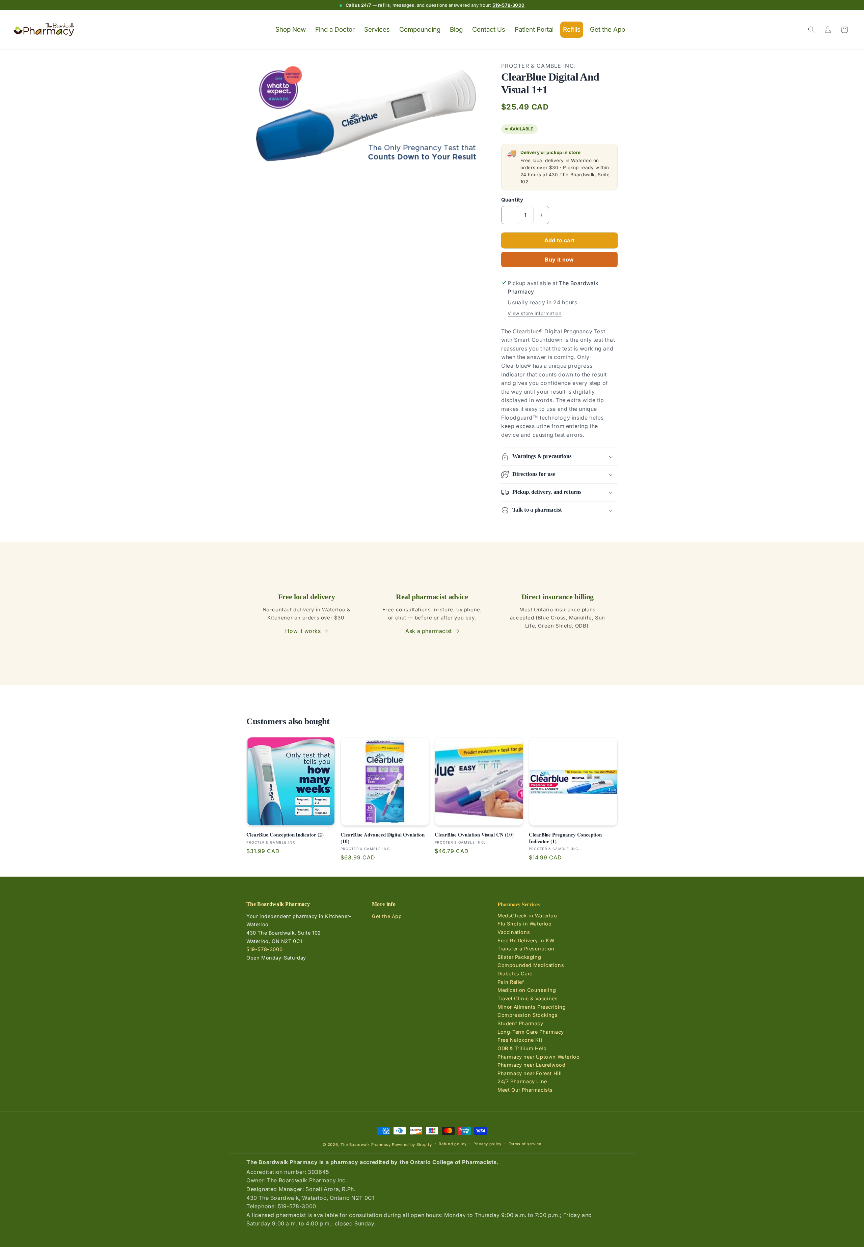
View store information (534, 313)
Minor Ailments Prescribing (531, 1007)
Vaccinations (513, 932)
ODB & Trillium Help (521, 1048)
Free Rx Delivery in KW (525, 940)
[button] (811, 29)
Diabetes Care (515, 973)
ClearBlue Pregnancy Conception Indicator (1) (565, 838)
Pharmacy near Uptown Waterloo (538, 1056)
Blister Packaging (519, 957)
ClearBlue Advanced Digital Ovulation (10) (383, 838)
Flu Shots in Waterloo (524, 923)
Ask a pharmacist (428, 631)
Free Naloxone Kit (519, 1040)
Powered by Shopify (412, 1144)
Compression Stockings (527, 1015)
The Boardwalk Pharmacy (365, 1144)
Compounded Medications (530, 965)
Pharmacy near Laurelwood (531, 1065)
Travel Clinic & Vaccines (527, 998)
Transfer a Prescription (526, 948)
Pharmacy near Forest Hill (529, 1073)
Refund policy (452, 1144)
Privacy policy (488, 1144)
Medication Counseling (526, 990)
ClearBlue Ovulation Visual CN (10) (474, 834)
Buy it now (559, 259)
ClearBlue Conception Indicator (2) (284, 834)
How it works (303, 631)
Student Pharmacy (520, 1023)
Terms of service (525, 1144)
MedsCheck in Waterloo (527, 915)
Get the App (387, 916)
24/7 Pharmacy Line (522, 1081)
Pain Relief (510, 982)
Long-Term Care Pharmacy (530, 1032)
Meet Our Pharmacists (525, 1090)
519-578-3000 (508, 5)
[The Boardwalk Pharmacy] (44, 30)
